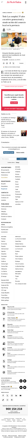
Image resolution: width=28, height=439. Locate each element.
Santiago (17, 196)
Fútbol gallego (5, 297)
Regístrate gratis (9, 152)
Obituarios (4, 269)
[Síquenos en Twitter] (7, 395)
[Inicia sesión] (25, 2)
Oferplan (3, 211)
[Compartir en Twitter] (13, 63)
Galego (17, 162)
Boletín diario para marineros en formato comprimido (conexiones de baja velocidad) (15, 337)
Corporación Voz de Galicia (9, 418)
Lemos (17, 186)
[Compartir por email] (7, 63)
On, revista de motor (20, 283)
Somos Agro (4, 264)
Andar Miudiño (5, 292)
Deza (16, 181)
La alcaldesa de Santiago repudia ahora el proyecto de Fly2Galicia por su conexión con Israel (8, 121)
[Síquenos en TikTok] (3, 400)
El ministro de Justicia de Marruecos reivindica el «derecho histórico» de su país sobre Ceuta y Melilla (10, 134)
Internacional (4, 249)
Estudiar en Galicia (20, 246)
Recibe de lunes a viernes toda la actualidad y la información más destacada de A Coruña (16, 349)
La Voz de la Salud (20, 238)
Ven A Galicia (19, 259)
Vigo (16, 199)
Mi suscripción (5, 170)
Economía (4, 244)
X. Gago (3, 127)
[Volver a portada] (14, 2)
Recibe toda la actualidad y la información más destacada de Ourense (16, 372)
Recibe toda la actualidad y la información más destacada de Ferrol (16, 355)
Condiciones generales (8, 437)
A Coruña (17, 169)
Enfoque (17, 261)
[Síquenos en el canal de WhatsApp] (7, 400)
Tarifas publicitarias (6, 206)
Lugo (16, 189)
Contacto (3, 219)
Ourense (17, 191)
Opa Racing (4, 287)
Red (16, 254)
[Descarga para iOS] (21, 381)
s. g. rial (9, 29)
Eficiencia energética (7, 227)
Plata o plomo (19, 256)
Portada (3, 238)
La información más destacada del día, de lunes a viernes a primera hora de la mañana (16, 308)
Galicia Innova (19, 269)
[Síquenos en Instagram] (12, 395)
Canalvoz (18, 419)
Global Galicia (19, 244)
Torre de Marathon (6, 282)
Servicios (3, 209)
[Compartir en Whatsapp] (3, 63)
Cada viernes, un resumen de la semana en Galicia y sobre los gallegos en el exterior (15, 343)
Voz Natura (24, 419)
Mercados (18, 273)
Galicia (3, 241)
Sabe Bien (18, 241)
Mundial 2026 (5, 280)
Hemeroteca (4, 175)
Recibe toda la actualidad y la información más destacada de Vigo (16, 367)
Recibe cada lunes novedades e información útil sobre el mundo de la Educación (16, 326)
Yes (16, 278)
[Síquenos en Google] (12, 400)
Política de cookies (22, 435)
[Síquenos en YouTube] (20, 395)
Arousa (17, 174)
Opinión (3, 251)
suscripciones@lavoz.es (14, 412)
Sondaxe (13, 419)
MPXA (14, 421)
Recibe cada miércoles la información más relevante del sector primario (15, 331)
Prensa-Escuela (9, 421)
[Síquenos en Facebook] (3, 395)
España (3, 246)
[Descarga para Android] (24, 381)
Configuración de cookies (19, 437)
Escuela (17, 281)
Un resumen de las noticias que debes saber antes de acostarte (15, 314)
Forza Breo (4, 295)
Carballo (17, 179)
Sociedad (4, 256)
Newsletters (4, 186)
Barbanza (18, 176)
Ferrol (17, 184)
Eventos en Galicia (6, 216)
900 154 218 (14, 408)
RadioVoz (9, 419)
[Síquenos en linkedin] (16, 395)
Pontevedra (18, 194)
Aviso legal (4, 435)
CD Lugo (3, 290)
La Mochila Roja (19, 266)
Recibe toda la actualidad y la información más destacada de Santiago (16, 361)
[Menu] (2, 2)
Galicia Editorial (19, 421)
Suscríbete (14, 102)
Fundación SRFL (19, 418)
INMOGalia (4, 214)
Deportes (3, 254)
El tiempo (3, 276)
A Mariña (17, 171)
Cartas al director (6, 195)
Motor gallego (5, 300)
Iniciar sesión (20, 152)
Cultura (3, 259)
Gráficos (3, 261)
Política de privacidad (12, 435)
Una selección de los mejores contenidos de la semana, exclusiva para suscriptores (16, 319)
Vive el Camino (19, 264)
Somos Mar (4, 266)
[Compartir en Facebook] (10, 63)
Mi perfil (3, 184)
